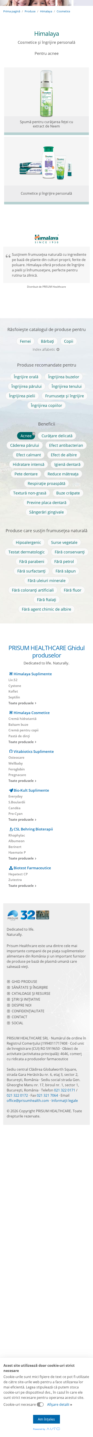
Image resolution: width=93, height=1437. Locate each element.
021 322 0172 (17, 1095)
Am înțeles (46, 1419)
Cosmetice (63, 11)
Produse (30, 11)
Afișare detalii (58, 1404)
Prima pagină (11, 11)
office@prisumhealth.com (28, 1100)
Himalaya (46, 11)
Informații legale (64, 1100)
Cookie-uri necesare (20, 1404)
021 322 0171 (64, 1090)
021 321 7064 (47, 1095)
